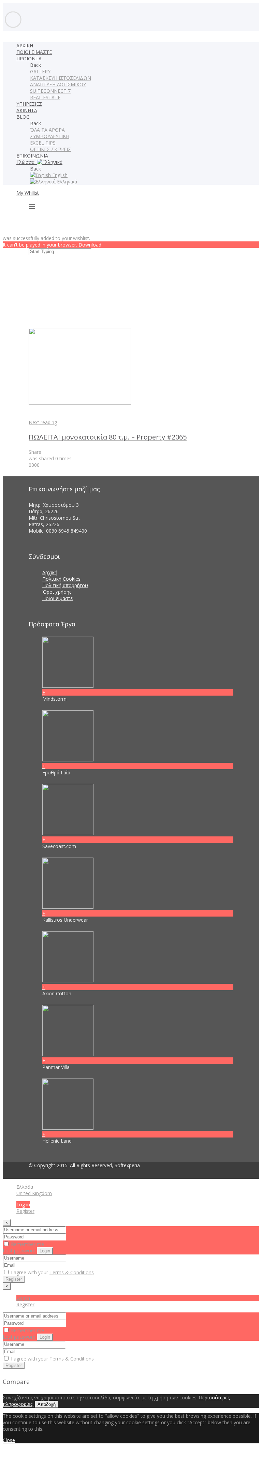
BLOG (23, 117)
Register (25, 1211)
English (59, 175)
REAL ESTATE (45, 97)
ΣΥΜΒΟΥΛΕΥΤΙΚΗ (49, 136)
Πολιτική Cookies (61, 579)
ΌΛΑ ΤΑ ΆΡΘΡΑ (47, 130)
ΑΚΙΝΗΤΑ (26, 110)
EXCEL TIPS (43, 142)
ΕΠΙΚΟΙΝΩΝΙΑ (32, 155)
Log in (23, 1204)
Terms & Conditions (71, 1272)
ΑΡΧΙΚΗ (24, 45)
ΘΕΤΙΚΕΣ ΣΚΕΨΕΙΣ (50, 149)
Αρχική (49, 572)
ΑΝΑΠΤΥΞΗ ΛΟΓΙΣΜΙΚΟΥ (58, 84)
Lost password (19, 1250)
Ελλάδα (24, 1187)
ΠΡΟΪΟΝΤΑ (29, 58)
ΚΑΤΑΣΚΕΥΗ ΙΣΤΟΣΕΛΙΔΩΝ (60, 78)
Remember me (27, 1244)
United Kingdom (34, 1193)
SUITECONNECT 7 (50, 91)
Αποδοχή (47, 1404)
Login (45, 1250)
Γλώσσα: (26, 162)
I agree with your (52, 1272)
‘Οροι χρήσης (56, 592)
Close (9, 1440)
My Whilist (27, 193)
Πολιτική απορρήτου (65, 585)
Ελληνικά (66, 181)
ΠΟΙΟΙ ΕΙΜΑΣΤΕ (34, 52)
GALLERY (40, 71)
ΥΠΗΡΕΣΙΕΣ (29, 104)
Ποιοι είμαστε (57, 598)
